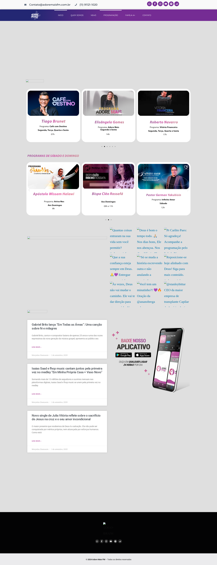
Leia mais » (36, 347)
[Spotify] (171, 3)
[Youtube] (165, 3)
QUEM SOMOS (77, 15)
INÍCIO (60, 15)
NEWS (93, 15)
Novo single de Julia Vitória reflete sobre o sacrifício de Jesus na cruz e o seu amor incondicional (66, 417)
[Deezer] (176, 3)
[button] (29, 117)
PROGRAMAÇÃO (110, 15)
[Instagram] (160, 3)
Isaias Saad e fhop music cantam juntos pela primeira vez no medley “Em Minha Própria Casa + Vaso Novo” (67, 370)
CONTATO (146, 15)
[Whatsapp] (149, 3)
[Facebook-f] (154, 3)
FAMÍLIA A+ (130, 15)
